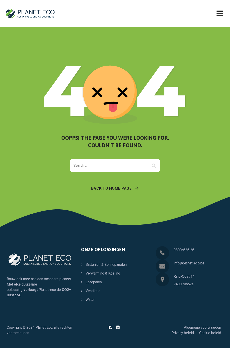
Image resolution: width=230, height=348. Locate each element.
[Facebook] (110, 327)
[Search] (154, 165)
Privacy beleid (182, 333)
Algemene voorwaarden (202, 327)
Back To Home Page (111, 188)
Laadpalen (94, 282)
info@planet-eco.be (189, 263)
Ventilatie (93, 291)
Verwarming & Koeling (103, 273)
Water (90, 299)
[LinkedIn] (118, 327)
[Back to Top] (220, 341)
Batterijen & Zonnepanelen (106, 264)
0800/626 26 (184, 250)
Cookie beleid (210, 333)
